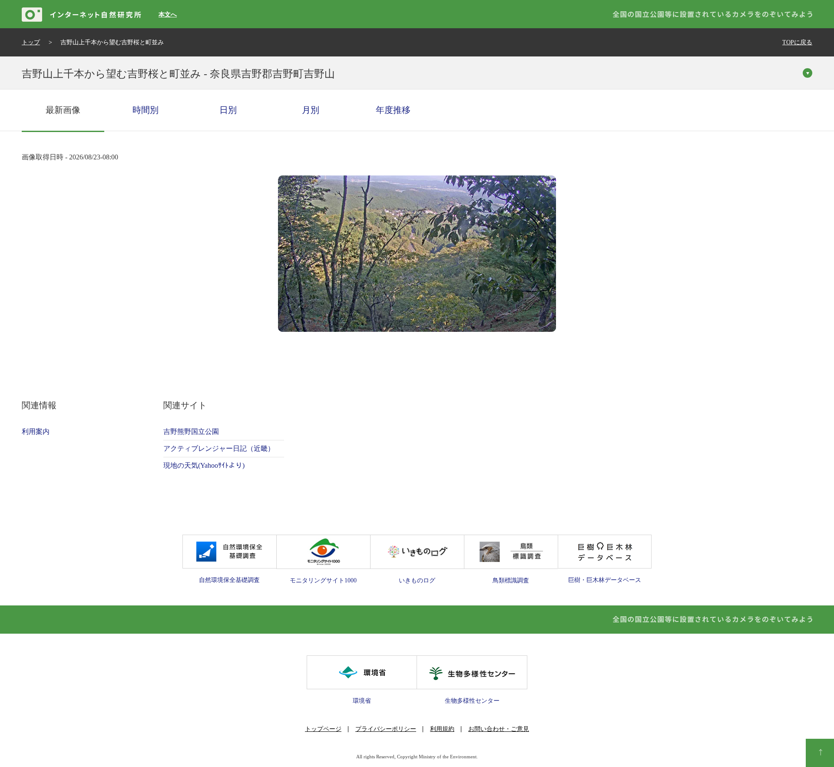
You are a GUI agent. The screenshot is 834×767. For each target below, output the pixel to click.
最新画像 (63, 110)
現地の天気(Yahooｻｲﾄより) (204, 465)
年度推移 (393, 110)
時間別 (145, 110)
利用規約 (442, 729)
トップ (31, 42)
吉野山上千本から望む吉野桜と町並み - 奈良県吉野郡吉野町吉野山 (178, 73)
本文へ (168, 14)
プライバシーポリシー (385, 729)
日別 (228, 110)
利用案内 (36, 431)
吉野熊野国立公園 (191, 431)
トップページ (323, 729)
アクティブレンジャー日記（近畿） (219, 448)
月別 (310, 110)
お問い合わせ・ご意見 (498, 729)
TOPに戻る (797, 42)
